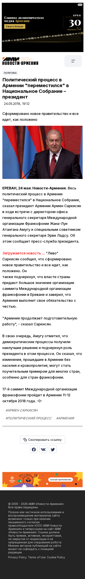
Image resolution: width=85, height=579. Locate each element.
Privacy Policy (17, 557)
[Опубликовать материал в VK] (43, 449)
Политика (10, 73)
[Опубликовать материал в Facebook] (34, 449)
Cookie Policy (56, 557)
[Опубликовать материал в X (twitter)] (53, 449)
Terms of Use (37, 557)
